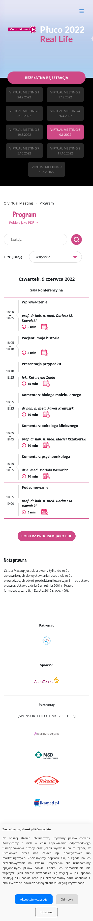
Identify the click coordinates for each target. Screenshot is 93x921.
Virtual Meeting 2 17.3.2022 (65, 94)
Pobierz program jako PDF (46, 536)
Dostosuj (46, 912)
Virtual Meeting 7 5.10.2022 (24, 150)
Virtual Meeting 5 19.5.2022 (24, 132)
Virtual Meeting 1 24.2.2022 (24, 94)
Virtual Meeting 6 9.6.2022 (65, 132)
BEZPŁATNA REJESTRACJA (46, 77)
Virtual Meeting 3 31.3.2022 (24, 113)
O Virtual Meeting (18, 203)
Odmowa (67, 899)
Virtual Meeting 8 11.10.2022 (65, 150)
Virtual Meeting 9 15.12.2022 (47, 169)
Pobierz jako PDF (21, 222)
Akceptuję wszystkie (34, 899)
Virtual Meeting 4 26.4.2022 (65, 113)
